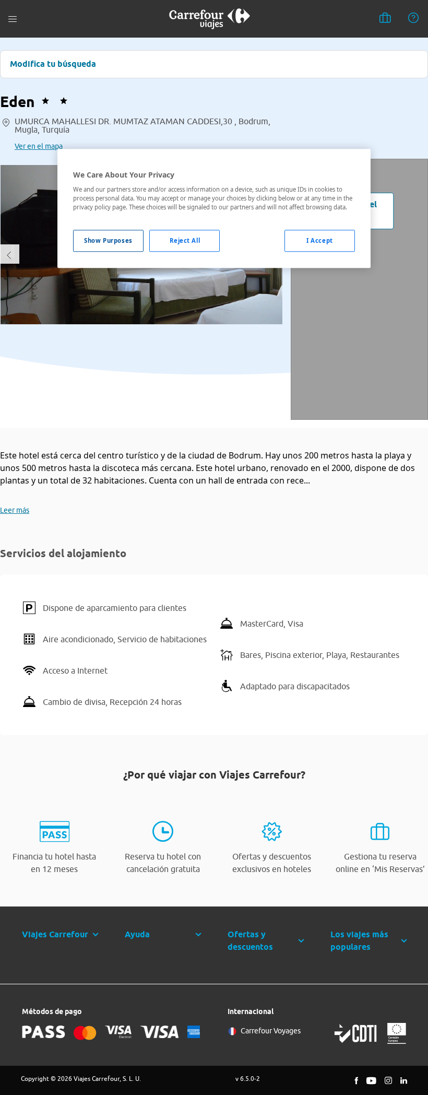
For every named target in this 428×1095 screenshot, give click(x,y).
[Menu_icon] (12, 19)
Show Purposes (108, 241)
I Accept (319, 241)
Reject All (185, 241)
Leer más (14, 510)
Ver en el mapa (39, 146)
